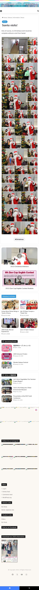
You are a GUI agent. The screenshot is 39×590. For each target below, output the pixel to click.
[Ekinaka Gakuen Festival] (7, 365)
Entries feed (6, 491)
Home (5, 17)
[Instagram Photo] (7, 414)
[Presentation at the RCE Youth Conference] (7, 398)
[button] (14, 45)
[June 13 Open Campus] (28, 323)
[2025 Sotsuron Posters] (7, 356)
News (22, 17)
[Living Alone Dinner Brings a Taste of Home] (10, 304)
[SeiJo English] (19, 4)
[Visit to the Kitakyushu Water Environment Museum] (7, 390)
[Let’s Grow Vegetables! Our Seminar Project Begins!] (7, 381)
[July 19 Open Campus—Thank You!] (28, 304)
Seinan (10, 17)
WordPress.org (7, 497)
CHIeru (3, 519)
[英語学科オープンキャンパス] (7, 348)
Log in (4, 488)
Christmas (20, 239)
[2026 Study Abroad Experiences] (10, 323)
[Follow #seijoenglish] (36, 410)
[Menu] (1, 10)
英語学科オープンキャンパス (22, 345)
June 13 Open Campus (27, 330)
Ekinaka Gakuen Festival (20, 362)
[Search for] (38, 10)
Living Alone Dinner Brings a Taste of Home (10, 312)
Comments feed (7, 494)
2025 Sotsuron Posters (20, 354)
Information (16, 17)
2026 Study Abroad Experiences (7, 330)
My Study (4, 506)
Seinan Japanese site (7, 510)
